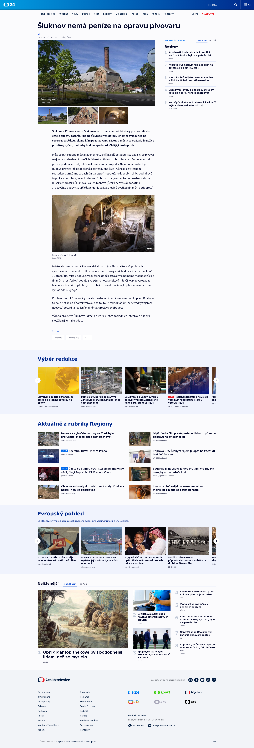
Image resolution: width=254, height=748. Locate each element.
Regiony (107, 13)
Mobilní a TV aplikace (48, 725)
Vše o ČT (42, 729)
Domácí (86, 13)
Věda (145, 13)
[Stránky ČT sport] (162, 692)
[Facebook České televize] (196, 679)
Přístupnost (91, 741)
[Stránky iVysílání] (193, 692)
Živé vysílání (44, 696)
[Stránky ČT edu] (190, 701)
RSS (214, 741)
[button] (103, 223)
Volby (75, 13)
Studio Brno (86, 701)
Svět (96, 13)
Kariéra (83, 715)
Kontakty (85, 729)
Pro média (85, 692)
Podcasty (169, 13)
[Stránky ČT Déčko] (133, 701)
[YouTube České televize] (202, 679)
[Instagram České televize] (190, 679)
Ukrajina (63, 13)
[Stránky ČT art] (160, 701)
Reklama (84, 696)
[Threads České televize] (214, 679)
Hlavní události (47, 13)
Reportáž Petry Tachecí (62, 255)
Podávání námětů (89, 720)
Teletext (42, 706)
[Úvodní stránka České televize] (54, 679)
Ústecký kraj (73, 337)
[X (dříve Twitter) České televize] (208, 679)
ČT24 (87, 337)
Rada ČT (84, 710)
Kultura (156, 13)
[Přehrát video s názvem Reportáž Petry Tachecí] (103, 223)
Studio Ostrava (87, 706)
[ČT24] (9, 4)
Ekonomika (121, 13)
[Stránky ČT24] (133, 692)
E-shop (41, 720)
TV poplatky (44, 701)
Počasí (135, 13)
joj (39, 34)
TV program (44, 692)
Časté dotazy (86, 725)
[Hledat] (235, 4)
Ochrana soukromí (74, 741)
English (59, 741)
